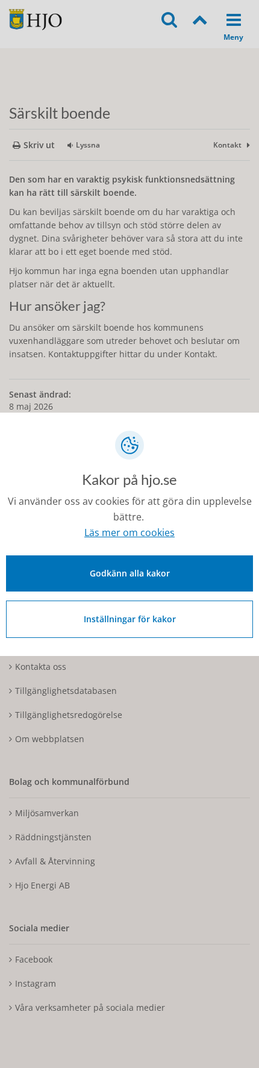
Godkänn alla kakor (130, 573)
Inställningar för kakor (130, 619)
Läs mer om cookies (129, 532)
